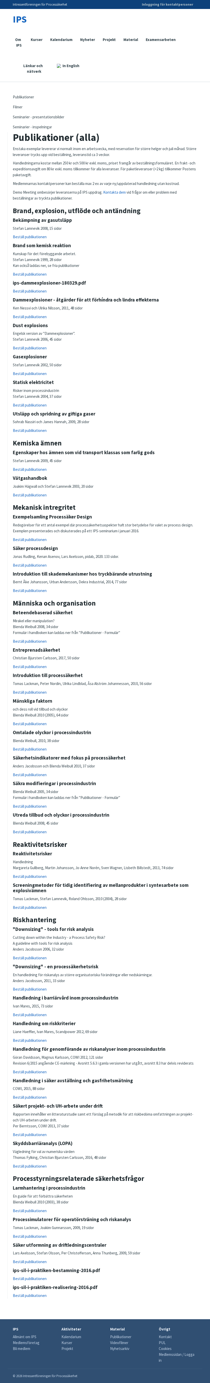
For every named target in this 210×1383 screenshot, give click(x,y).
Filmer (18, 107)
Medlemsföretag (26, 1342)
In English (70, 65)
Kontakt (165, 1336)
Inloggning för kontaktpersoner (167, 4)
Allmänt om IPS (24, 1336)
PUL (162, 1342)
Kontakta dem (115, 192)
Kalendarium (61, 39)
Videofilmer (119, 1342)
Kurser (37, 39)
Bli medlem (21, 1348)
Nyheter (87, 39)
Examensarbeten (161, 39)
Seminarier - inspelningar (32, 126)
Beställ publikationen (30, 236)
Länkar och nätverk (33, 68)
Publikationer (23, 97)
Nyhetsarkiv (119, 1348)
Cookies (165, 1348)
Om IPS (19, 42)
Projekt (109, 39)
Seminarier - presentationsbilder (38, 117)
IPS (20, 19)
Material (130, 39)
